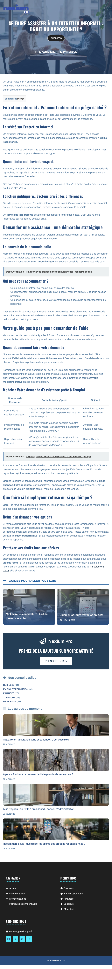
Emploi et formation (15, 689)
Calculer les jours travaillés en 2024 (81, 615)
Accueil (13, 888)
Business (56, 38)
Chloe (73, 52)
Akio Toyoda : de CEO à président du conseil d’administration (38, 809)
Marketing (9, 701)
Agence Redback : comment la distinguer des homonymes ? (38, 774)
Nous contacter (17, 893)
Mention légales (17, 899)
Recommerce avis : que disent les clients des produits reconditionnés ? (44, 843)
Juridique (9, 697)
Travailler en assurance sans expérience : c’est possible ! (36, 739)
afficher (20, 99)
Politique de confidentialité (23, 904)
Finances (8, 693)
